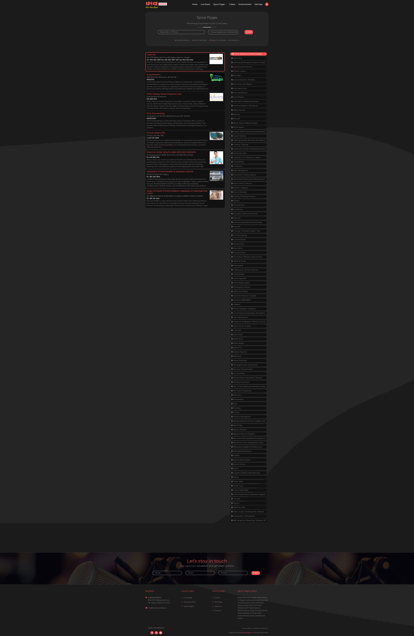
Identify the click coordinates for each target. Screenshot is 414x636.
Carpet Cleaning (239, 136)
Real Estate (237, 425)
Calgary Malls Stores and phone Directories (248, 132)
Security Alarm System (241, 460)
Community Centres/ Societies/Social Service (248, 149)
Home (194, 4)
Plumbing (236, 408)
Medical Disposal (240, 352)
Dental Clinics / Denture (242, 183)
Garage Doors (238, 244)
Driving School (238, 205)
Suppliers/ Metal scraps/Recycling (246, 473)
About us (218, 606)
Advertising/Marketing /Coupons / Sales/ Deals (248, 63)
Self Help (218, 602)
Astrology (237, 75)
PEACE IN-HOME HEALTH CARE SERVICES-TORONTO (171, 152)
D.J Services (237, 166)
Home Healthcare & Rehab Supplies (248, 54)
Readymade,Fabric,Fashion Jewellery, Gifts (248, 421)
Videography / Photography (244, 516)
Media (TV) (237, 347)
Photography (238, 399)
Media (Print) (238, 339)
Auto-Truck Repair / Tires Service (245, 106)
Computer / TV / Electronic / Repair (246, 157)
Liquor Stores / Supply (242, 326)
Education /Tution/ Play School (245, 214)
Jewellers (236, 304)
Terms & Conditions (218, 40)
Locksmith (237, 330)
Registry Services (239, 430)
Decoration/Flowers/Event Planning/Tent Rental (248, 179)
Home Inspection (239, 278)
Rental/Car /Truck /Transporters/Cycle (248, 442)
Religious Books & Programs (244, 434)
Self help (259, 4)
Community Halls (239, 153)
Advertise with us (183, 40)
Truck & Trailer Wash (241, 490)
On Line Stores (239, 373)
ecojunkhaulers (153, 75)
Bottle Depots (238, 127)
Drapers (236, 201)
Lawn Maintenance (240, 317)
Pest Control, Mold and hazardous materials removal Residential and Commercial (248, 387)
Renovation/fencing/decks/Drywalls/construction (248, 439)
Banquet (236, 119)
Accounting (237, 58)
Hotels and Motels (240, 291)
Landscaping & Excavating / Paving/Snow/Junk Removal (248, 313)
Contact (218, 611)
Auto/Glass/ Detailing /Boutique (245, 101)
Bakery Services (239, 110)
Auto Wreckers (238, 97)
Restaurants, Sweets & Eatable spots (247, 447)
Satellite (236, 455)
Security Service (239, 464)
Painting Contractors (241, 382)
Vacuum (236, 503)
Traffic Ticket (238, 481)
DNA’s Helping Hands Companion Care (164, 94)
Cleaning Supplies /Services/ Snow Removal (248, 141)
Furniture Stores (239, 239)
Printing (236, 412)
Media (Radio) (238, 343)
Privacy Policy (247, 628)
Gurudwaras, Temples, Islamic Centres (247, 257)
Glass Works (238, 248)
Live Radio (205, 4)
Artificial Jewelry (239, 71)
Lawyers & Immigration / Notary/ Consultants (248, 322)
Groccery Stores (239, 252)
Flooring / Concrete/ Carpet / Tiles (246, 231)
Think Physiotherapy (156, 113)
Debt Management (240, 170)
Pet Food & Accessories (242, 391)
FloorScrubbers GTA (156, 133)
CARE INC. (151, 55)
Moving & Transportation (243, 369)
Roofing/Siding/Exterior (242, 451)
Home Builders (239, 274)
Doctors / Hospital (240, 188)
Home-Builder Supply (241, 283)
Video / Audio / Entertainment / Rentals (248, 512)
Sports (235, 468)
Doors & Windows (240, 192)
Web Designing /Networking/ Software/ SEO (248, 521)
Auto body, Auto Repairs (242, 84)
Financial (236, 227)
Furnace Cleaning (240, 235)
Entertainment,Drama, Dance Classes (247, 222)
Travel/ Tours (238, 486)
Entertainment (244, 4)
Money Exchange (240, 360)
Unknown (236, 499)
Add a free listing (200, 40)
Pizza (235, 404)
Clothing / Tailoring (240, 144)
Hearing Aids (238, 265)
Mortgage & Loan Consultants (245, 365)
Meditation (237, 356)
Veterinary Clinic (239, 507)
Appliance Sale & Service (242, 67)
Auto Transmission (240, 93)
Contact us (234, 40)
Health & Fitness (239, 261)
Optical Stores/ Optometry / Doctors (247, 378)
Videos (232, 4)
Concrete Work (238, 162)
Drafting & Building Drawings (244, 196)
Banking (236, 114)
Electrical (236, 218)
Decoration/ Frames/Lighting (244, 175)
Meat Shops (238, 334)
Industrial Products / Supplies (244, 296)
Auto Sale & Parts (240, 88)
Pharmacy (237, 395)
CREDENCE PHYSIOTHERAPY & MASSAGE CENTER (170, 172)
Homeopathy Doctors (241, 287)
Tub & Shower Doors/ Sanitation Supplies (249, 494)
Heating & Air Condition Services (245, 270)
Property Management (242, 417)
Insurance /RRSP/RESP (242, 300)
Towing (235, 477)
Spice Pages (219, 4)
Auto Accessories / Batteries (244, 80)
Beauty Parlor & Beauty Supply (245, 123)
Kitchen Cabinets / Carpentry (244, 309)
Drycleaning (237, 209)
